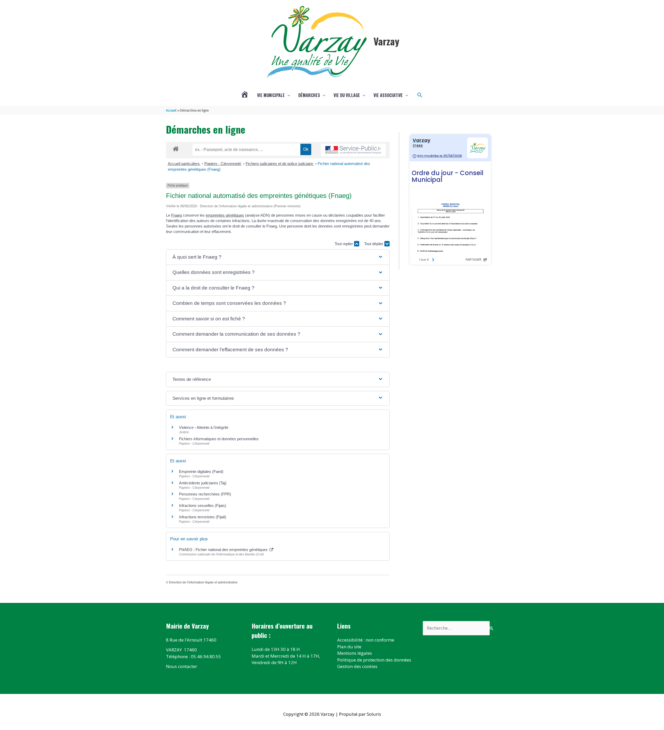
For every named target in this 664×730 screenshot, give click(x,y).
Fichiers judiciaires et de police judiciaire (280, 163)
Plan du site (349, 647)
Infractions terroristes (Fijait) (202, 517)
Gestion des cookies (357, 666)
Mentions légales (354, 653)
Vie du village (347, 95)
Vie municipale (271, 95)
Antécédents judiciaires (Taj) (202, 483)
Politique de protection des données (374, 660)
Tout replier (344, 244)
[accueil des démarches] (176, 148)
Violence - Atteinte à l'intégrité (203, 427)
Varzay (386, 41)
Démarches (309, 95)
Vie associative (388, 95)
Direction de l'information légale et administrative (203, 582)
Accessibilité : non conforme (365, 640)
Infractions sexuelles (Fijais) (202, 505)
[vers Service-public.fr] (353, 150)
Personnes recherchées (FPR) (205, 494)
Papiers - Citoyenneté (223, 163)
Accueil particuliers (184, 163)
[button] (420, 95)
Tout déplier (374, 244)
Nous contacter (181, 666)
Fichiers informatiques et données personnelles (219, 439)
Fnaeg (176, 215)
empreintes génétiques (225, 215)
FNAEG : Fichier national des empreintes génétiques (224, 549)
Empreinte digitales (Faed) (201, 471)
